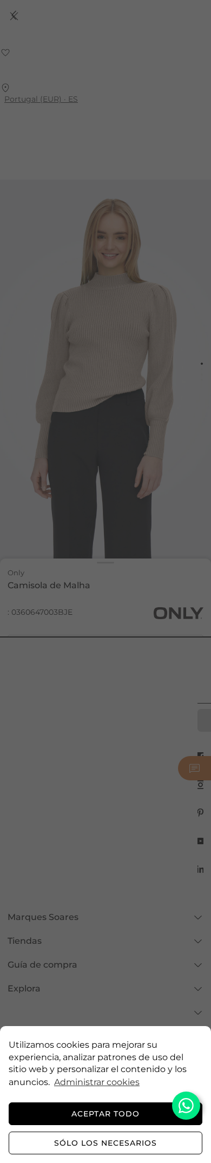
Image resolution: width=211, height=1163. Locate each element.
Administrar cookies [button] (97, 1082)
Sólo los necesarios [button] (105, 1143)
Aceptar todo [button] (105, 1114)
